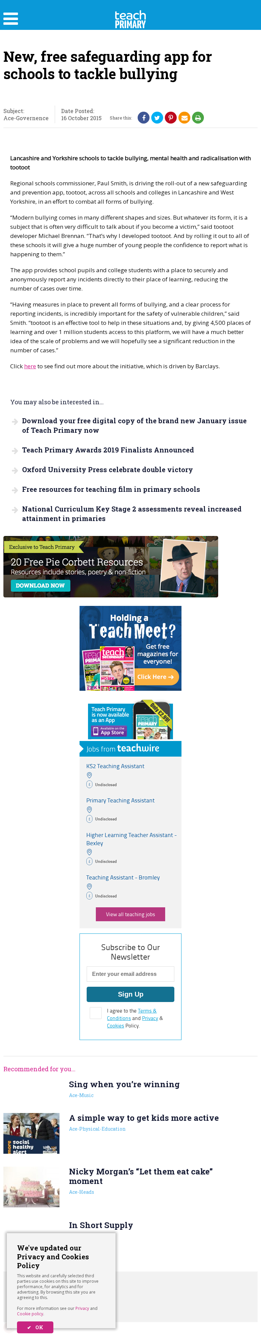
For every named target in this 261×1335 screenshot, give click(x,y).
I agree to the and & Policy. (135, 1018)
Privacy (82, 1308)
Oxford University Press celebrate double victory (107, 469)
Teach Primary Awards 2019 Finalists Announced (108, 449)
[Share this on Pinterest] (171, 118)
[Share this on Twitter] (157, 118)
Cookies (115, 1025)
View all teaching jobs (130, 914)
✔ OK (35, 1327)
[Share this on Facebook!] (143, 118)
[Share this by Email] (184, 118)
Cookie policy (30, 1314)
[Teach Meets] (130, 688)
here (30, 366)
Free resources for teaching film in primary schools (111, 489)
